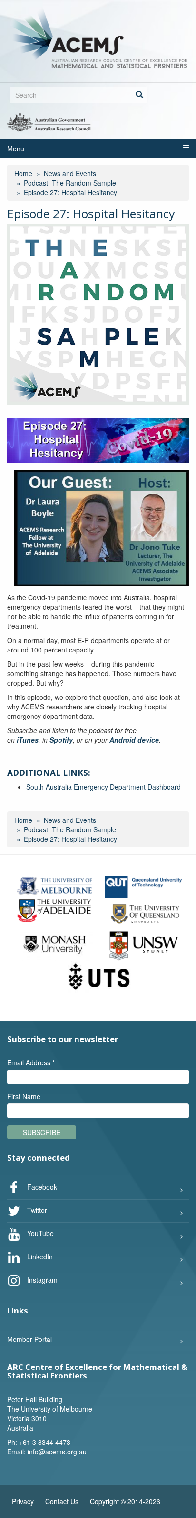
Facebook (41, 1187)
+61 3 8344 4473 (44, 1442)
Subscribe (41, 1132)
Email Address (31, 1062)
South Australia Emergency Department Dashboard (103, 787)
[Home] (98, 37)
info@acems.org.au (57, 1451)
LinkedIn (39, 1256)
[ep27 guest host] (101, 528)
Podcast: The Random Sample (70, 182)
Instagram (41, 1280)
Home (23, 173)
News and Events (70, 173)
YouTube (39, 1233)
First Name (23, 1096)
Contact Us (61, 1501)
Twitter (36, 1210)
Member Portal (29, 1339)
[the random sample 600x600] (98, 314)
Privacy (23, 1501)
